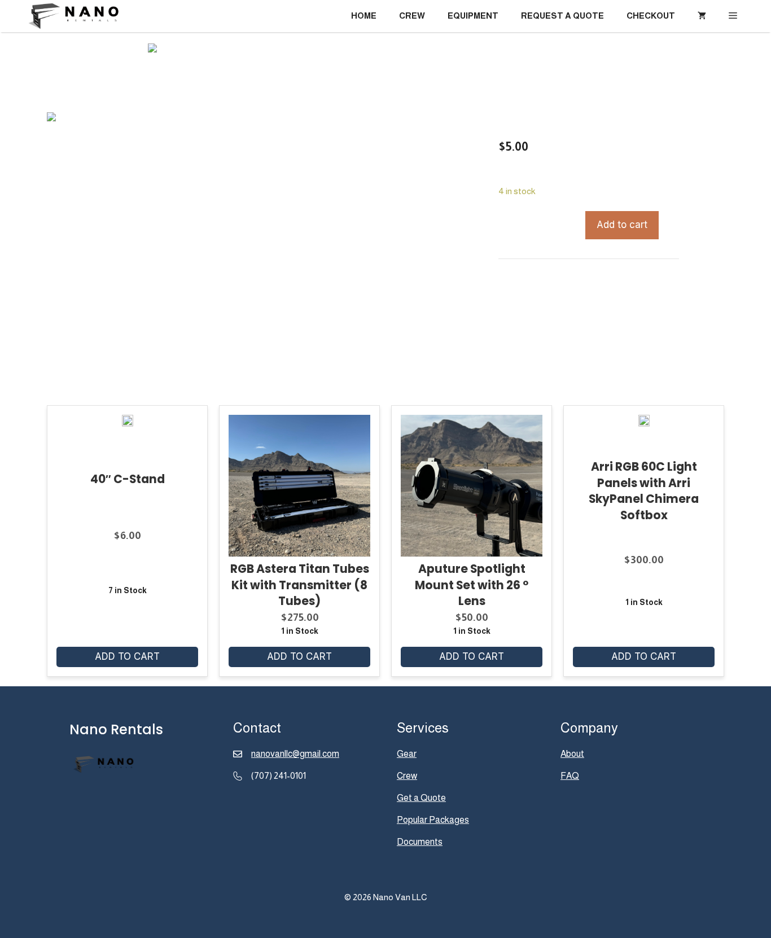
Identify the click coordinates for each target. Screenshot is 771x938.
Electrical (624, 281)
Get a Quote (421, 798)
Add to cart (622, 224)
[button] (732, 15)
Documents (420, 842)
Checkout (651, 15)
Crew (412, 15)
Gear (407, 754)
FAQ (569, 776)
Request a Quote (562, 15)
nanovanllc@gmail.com (295, 754)
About (572, 754)
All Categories (573, 281)
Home (363, 15)
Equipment (473, 15)
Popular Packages (433, 820)
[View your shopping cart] (701, 15)
